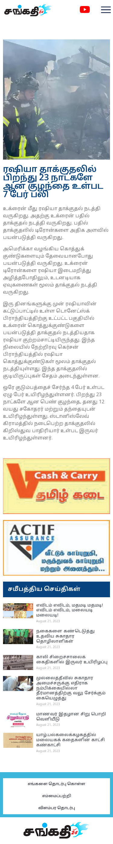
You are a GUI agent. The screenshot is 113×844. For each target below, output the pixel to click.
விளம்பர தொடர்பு (56, 808)
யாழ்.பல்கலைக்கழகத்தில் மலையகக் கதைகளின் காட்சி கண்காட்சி (70, 740)
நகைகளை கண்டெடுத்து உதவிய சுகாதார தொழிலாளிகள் (65, 636)
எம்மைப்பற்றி (56, 796)
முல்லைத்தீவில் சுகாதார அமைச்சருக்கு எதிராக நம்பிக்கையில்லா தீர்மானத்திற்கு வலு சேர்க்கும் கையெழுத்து (70, 688)
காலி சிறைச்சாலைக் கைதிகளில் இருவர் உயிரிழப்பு (72, 660)
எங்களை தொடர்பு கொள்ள (56, 784)
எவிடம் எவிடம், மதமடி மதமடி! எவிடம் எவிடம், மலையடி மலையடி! (69, 610)
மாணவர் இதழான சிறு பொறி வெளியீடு (71, 717)
